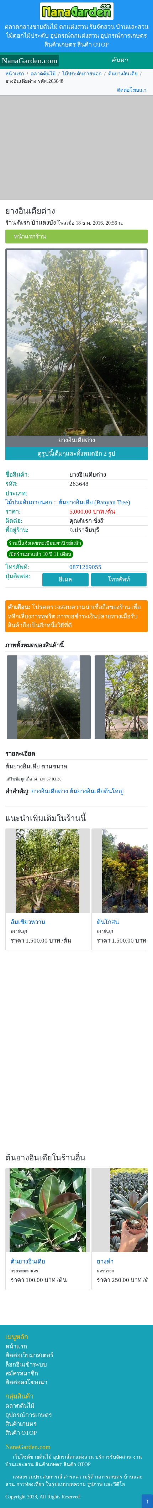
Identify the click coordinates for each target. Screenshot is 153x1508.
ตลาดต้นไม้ (43, 73)
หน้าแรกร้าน (30, 236)
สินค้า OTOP (21, 1432)
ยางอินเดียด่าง (30, 210)
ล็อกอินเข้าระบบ (26, 1364)
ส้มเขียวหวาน (28, 922)
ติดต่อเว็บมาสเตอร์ (29, 1355)
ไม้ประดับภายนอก (81, 73)
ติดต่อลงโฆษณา (26, 1382)
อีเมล (65, 579)
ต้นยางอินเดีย (122, 73)
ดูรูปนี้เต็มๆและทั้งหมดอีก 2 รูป (76, 453)
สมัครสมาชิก (21, 1373)
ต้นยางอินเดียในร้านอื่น (45, 1157)
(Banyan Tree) (112, 502)
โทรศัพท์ (119, 579)
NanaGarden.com (29, 60)
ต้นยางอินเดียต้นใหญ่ (96, 791)
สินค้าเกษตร (21, 1424)
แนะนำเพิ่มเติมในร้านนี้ (45, 818)
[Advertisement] (76, 148)
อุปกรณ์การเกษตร (28, 1415)
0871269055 (85, 567)
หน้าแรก (14, 73)
